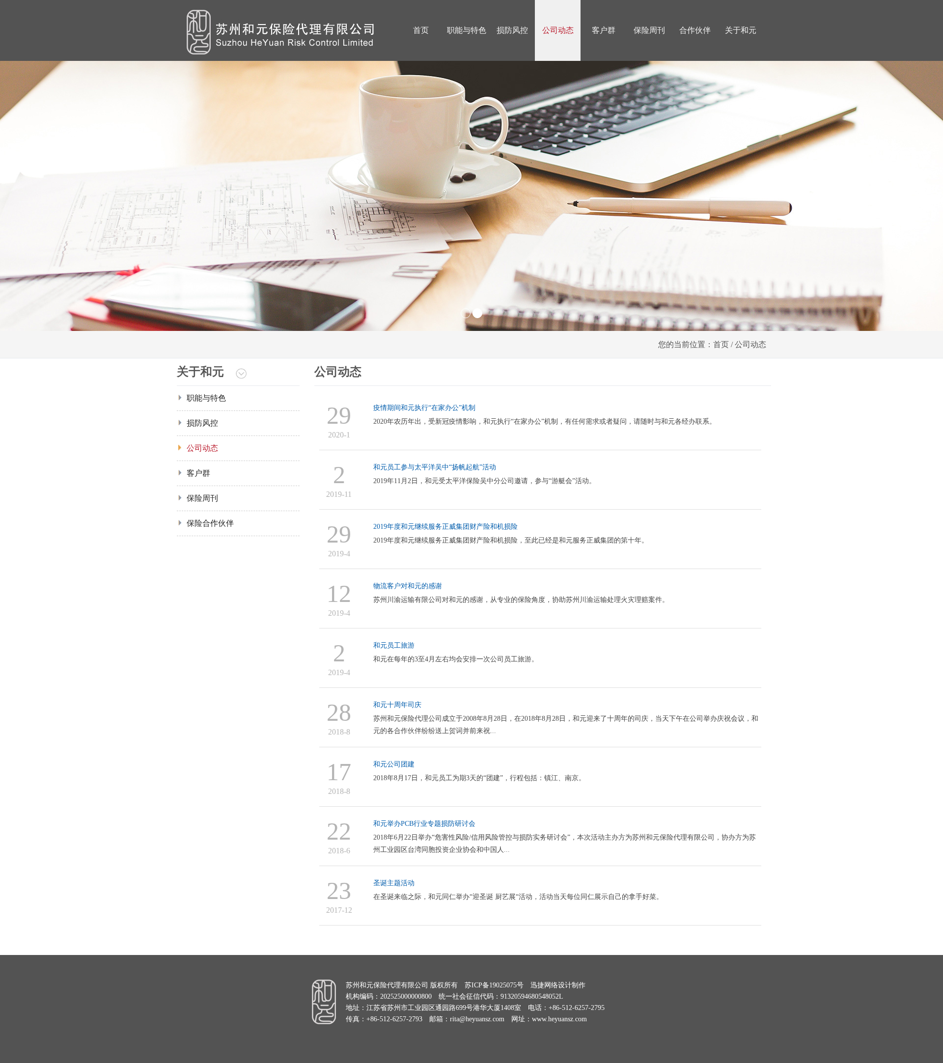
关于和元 (740, 30)
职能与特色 (466, 30)
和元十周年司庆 (397, 705)
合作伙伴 (695, 30)
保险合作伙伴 (210, 523)
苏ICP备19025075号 (494, 985)
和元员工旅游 (394, 645)
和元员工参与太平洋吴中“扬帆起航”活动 (434, 467)
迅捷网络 (544, 985)
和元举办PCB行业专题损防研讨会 (424, 823)
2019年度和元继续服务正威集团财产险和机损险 (445, 526)
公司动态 (558, 30)
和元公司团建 (394, 764)
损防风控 (512, 30)
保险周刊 (649, 30)
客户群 (603, 30)
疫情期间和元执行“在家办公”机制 (424, 407)
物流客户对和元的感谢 (407, 586)
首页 (421, 30)
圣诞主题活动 (394, 883)
